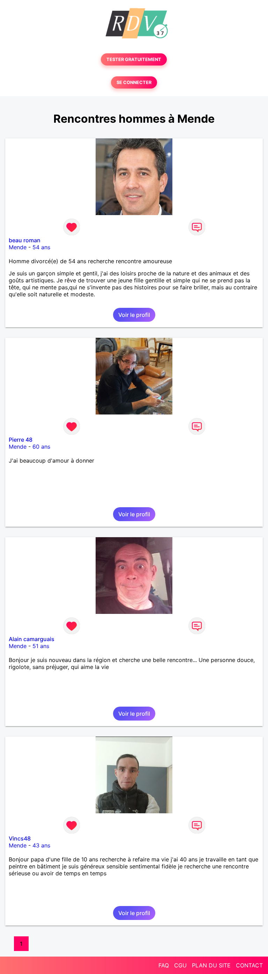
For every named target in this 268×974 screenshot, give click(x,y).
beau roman (24, 240)
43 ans (41, 845)
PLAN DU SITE (211, 965)
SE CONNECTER (134, 82)
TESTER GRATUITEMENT (133, 59)
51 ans (40, 645)
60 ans (41, 446)
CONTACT (249, 965)
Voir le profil (134, 314)
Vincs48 (20, 838)
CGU (180, 965)
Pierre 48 (20, 439)
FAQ (163, 965)
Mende (18, 247)
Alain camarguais (31, 639)
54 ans (41, 247)
